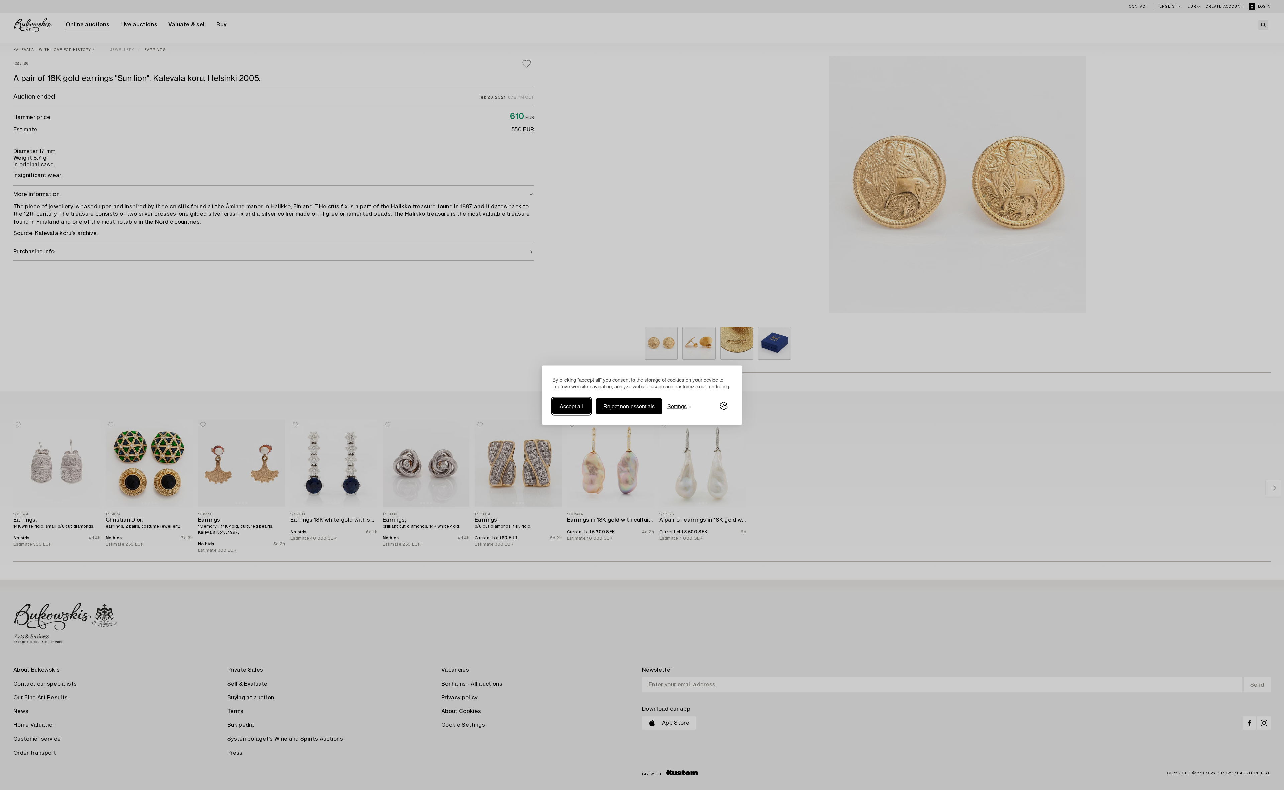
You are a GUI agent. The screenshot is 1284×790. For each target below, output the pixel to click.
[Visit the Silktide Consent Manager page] (724, 406)
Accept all (571, 406)
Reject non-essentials (629, 406)
